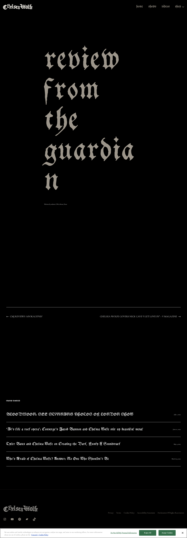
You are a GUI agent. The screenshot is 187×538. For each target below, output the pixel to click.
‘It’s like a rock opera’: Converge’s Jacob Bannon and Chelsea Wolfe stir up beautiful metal (74, 429)
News (61, 204)
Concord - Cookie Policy (39, 535)
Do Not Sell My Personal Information (124, 533)
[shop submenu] (183, 6)
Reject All (147, 533)
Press (65, 204)
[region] (93, 533)
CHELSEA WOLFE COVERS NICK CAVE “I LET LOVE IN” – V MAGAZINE (138, 316)
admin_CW (54, 204)
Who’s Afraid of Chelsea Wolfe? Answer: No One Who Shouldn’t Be (57, 459)
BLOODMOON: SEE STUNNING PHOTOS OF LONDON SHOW (69, 415)
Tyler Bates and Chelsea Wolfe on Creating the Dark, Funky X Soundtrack (63, 444)
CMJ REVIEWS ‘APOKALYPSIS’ (26, 316)
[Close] (183, 533)
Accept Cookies (167, 533)
